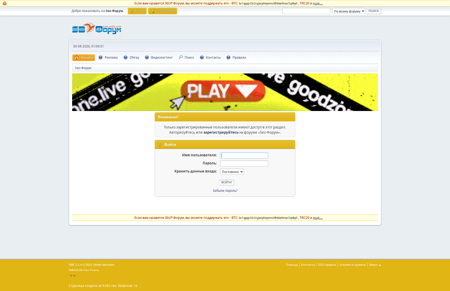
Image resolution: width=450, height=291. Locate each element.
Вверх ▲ (375, 265)
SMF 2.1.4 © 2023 (80, 264)
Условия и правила (352, 265)
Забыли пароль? (225, 190)
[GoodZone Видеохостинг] (225, 109)
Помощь (292, 265)
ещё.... (318, 3)
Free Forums (91, 270)
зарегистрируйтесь (221, 132)
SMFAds (74, 270)
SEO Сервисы (327, 265)
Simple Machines (104, 264)
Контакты (308, 265)
